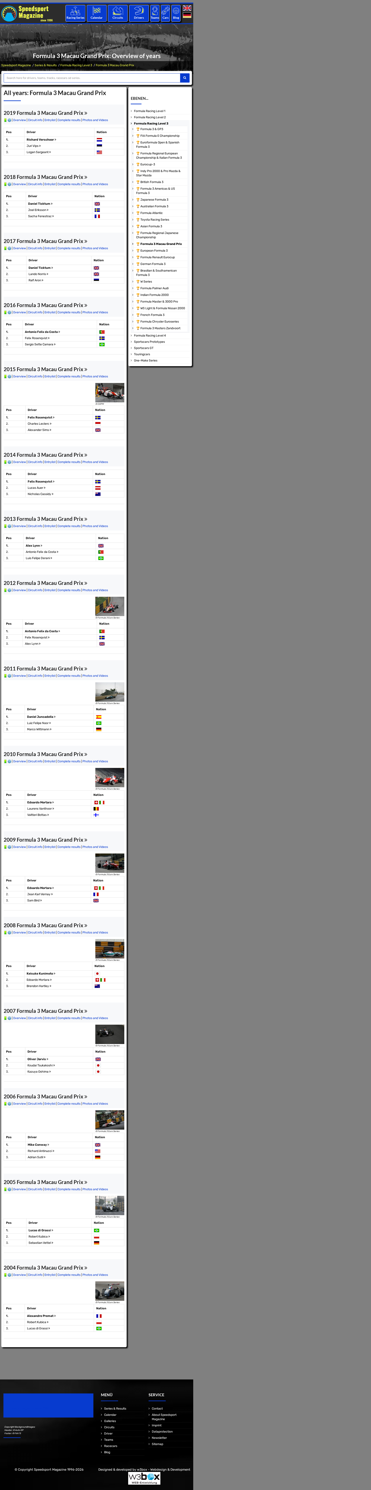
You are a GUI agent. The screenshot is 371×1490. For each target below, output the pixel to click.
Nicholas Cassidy (40, 494)
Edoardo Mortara (39, 802)
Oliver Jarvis (37, 1059)
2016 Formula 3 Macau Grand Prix (44, 305)
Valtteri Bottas (37, 815)
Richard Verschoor (41, 139)
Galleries (110, 1421)
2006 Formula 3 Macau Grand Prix (44, 1096)
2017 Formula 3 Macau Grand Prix (44, 241)
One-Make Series (145, 360)
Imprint (156, 1425)
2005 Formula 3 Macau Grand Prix (44, 1182)
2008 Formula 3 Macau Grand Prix (44, 925)
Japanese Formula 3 (154, 199)
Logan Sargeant (38, 152)
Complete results (69, 120)
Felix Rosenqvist (36, 338)
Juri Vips (33, 146)
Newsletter (159, 1438)
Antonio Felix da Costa (41, 332)
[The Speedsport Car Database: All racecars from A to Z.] (165, 10)
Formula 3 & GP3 (151, 129)
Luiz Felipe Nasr (38, 723)
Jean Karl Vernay (39, 894)
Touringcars (142, 354)
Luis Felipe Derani (38, 558)
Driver (108, 1433)
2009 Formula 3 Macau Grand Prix (44, 839)
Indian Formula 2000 (154, 295)
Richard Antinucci (40, 1151)
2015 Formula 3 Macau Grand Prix (44, 369)
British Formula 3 (151, 182)
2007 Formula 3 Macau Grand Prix (44, 1011)
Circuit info (35, 120)
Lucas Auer (36, 488)
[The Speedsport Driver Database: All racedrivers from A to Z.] (139, 10)
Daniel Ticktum (39, 204)
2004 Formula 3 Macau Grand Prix (44, 1267)
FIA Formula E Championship (159, 136)
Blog (176, 17)
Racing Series (75, 17)
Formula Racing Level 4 (150, 335)
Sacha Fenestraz (40, 216)
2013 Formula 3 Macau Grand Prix (44, 519)
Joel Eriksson (37, 210)
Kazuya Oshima (38, 1071)
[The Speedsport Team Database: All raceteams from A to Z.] (155, 10)
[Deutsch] (187, 15)
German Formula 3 (153, 264)
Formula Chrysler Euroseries (159, 321)
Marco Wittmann (38, 729)
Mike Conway (37, 1145)
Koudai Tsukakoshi (40, 1065)
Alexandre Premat (40, 1316)
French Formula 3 (152, 315)
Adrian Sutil (36, 1157)
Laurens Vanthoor (39, 808)
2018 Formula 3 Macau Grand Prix (44, 177)
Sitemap (157, 1444)
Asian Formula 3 (151, 226)
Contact (157, 1408)
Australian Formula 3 (154, 206)
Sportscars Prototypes (149, 342)
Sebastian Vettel (40, 1243)
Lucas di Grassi (40, 1230)
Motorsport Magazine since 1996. (28, 1408)
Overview (19, 120)
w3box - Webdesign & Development (163, 1470)
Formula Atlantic (151, 213)
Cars (166, 17)
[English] (187, 8)
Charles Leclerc (39, 424)
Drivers (139, 17)
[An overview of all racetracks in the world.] (118, 10)
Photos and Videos (95, 120)
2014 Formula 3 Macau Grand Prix (44, 455)
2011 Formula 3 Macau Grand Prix (44, 668)
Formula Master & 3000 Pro (159, 301)
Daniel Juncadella (40, 717)
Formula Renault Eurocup (157, 257)
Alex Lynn (33, 545)
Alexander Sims (39, 430)
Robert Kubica (38, 1236)
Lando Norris (38, 274)
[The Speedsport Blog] (176, 10)
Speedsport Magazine (16, 65)
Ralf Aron (35, 280)
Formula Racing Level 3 (76, 65)
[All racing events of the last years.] (96, 10)
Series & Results (46, 65)
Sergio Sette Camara (39, 344)
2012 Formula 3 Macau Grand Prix (44, 583)
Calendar (97, 17)
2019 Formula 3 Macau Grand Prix (44, 113)
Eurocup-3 (147, 164)
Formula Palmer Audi (154, 288)
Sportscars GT (144, 348)
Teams (155, 17)
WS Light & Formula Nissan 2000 (162, 308)
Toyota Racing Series (154, 219)
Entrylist (50, 120)
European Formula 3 (154, 250)
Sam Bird (33, 900)
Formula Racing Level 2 (150, 117)
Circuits (118, 17)
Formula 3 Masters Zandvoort (160, 328)
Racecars (110, 1446)
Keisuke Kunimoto (40, 973)
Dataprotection (162, 1431)
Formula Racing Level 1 (149, 111)
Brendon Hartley (38, 986)
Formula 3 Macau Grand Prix (115, 65)
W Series (146, 281)
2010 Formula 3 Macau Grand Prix (44, 754)
